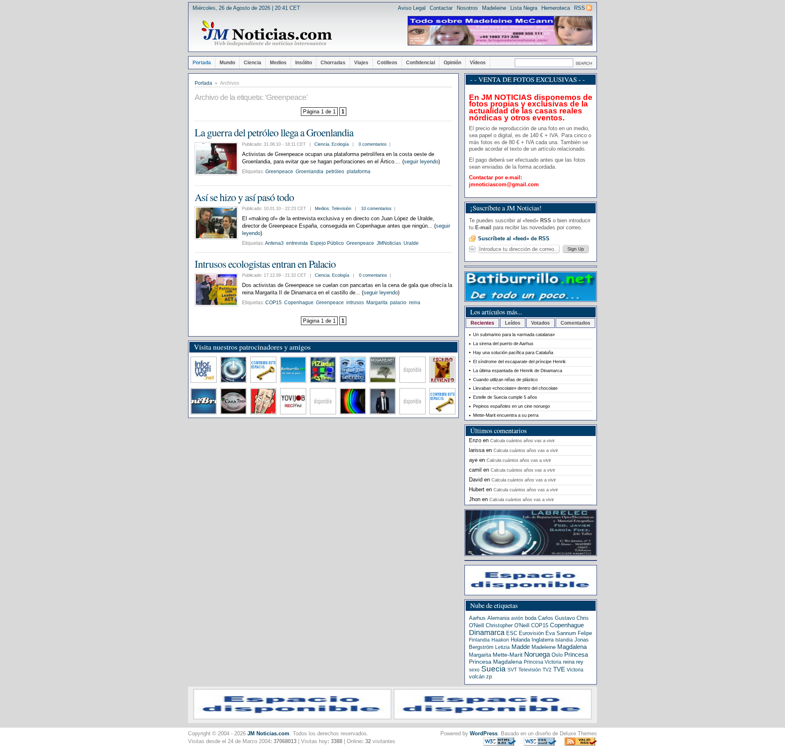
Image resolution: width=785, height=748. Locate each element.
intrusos (355, 302)
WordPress (484, 733)
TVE (559, 669)
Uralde (411, 243)
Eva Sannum (560, 633)
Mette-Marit (508, 655)
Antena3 (274, 243)
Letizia (502, 647)
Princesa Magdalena (495, 661)
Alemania (498, 618)
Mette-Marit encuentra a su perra (505, 415)
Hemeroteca (555, 8)
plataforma (358, 171)
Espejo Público (327, 243)
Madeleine (494, 8)
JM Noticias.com (268, 733)
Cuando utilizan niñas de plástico (505, 379)
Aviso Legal (412, 8)
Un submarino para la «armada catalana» (514, 334)
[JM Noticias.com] (266, 34)
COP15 (273, 302)
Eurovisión (531, 633)
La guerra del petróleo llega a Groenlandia (274, 132)
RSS (579, 8)
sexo (474, 670)
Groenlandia (309, 171)
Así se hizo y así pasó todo (244, 197)
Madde (520, 647)
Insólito (303, 63)
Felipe (585, 633)
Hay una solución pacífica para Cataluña (513, 352)
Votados (540, 323)
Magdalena (572, 647)
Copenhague (299, 302)
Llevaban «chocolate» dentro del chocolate (515, 388)
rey (579, 662)
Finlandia (479, 640)
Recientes (482, 323)
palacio (398, 302)
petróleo (335, 171)
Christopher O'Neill (507, 625)
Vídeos (478, 63)
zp (489, 676)
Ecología (340, 144)
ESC (511, 633)
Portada (202, 63)
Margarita (377, 302)
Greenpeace (279, 171)
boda (530, 618)
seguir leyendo (421, 161)
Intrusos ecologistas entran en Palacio (265, 264)
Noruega (537, 654)
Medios (278, 63)
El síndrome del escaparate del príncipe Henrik (519, 361)
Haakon (500, 640)
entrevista (297, 243)
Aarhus (477, 618)
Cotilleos (387, 63)
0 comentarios (373, 144)
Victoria (575, 670)
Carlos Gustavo (556, 618)
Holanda (520, 640)
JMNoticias (389, 243)
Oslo (557, 655)
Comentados (575, 323)
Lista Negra (523, 8)
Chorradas (333, 63)
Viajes (361, 63)
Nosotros (467, 8)
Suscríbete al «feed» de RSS (514, 238)
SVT (512, 670)
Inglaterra (543, 640)
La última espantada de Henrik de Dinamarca (517, 370)
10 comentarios (376, 208)
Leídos (512, 323)
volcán (476, 676)
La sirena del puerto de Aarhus (503, 343)
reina (414, 302)
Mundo (227, 63)
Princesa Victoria (542, 662)
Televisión (341, 208)
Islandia (564, 640)
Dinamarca (487, 632)
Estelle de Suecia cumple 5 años (505, 397)
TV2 (547, 670)
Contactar (441, 8)
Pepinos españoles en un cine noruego (511, 406)
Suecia (493, 668)
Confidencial (420, 63)
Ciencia (252, 63)
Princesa (576, 654)
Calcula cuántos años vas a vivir (522, 440)
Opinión (452, 63)
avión (517, 618)
